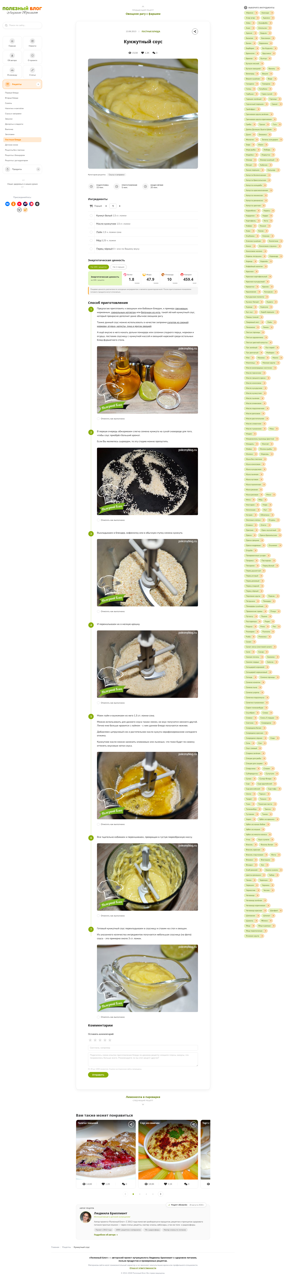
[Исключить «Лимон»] (272, 327)
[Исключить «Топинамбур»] (260, 809)
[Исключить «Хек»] (267, 865)
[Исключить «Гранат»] (281, 104)
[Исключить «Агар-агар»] (258, 18)
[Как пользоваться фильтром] (245, 7)
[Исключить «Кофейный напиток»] (266, 266)
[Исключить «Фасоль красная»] (263, 850)
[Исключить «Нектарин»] (258, 505)
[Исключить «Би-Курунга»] (275, 48)
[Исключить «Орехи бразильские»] (280, 535)
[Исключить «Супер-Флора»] (274, 779)
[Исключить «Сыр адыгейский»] (275, 784)
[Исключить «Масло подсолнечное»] (267, 408)
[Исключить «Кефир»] (255, 226)
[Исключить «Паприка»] (257, 561)
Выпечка (9, 129)
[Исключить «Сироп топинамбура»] (266, 708)
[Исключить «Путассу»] (256, 616)
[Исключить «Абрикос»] (256, 13)
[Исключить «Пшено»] (270, 616)
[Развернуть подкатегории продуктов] (38, 169)
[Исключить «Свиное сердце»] (262, 662)
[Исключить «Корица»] (255, 261)
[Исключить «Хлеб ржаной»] (260, 870)
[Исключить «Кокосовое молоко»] (265, 251)
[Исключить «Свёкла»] (276, 662)
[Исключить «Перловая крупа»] (263, 596)
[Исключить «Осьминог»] (280, 545)
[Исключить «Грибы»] (254, 124)
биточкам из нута (150, 312)
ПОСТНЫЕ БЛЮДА (151, 32)
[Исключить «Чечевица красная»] (265, 910)
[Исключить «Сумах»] (254, 779)
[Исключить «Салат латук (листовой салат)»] (275, 647)
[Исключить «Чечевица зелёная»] (265, 900)
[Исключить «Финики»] (256, 860)
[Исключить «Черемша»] (271, 880)
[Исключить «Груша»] (268, 124)
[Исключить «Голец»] (254, 89)
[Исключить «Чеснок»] (273, 890)
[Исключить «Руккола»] (273, 632)
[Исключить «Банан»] (254, 43)
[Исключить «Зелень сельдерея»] (281, 140)
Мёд (98, 240)
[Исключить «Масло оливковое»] (264, 403)
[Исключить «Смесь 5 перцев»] (277, 718)
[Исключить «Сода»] (278, 738)
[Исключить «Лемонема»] (258, 327)
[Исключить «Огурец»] (278, 520)
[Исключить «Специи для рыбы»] (264, 758)
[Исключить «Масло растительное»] (267, 419)
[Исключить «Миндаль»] (257, 444)
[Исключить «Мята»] (254, 500)
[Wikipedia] (19, 210)
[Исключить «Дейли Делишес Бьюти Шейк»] (275, 129)
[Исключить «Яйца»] (253, 926)
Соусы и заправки (13, 113)
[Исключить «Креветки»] (257, 287)
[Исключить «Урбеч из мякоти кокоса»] (270, 834)
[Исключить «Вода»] (275, 79)
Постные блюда (13, 139)
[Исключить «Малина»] (268, 358)
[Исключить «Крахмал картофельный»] (270, 276)
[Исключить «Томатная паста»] (275, 804)
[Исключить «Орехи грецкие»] (262, 540)
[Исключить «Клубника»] (257, 236)
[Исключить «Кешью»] (269, 226)
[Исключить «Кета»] (271, 221)
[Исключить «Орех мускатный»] (279, 530)
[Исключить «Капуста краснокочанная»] (271, 190)
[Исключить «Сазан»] (254, 642)
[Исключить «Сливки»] (255, 718)
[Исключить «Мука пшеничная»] (264, 484)
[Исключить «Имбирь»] (273, 150)
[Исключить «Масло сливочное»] (264, 424)
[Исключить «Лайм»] (275, 322)
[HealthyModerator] (25, 210)
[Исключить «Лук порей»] (277, 347)
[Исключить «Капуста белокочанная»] (269, 175)
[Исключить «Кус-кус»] (256, 312)
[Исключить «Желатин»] (257, 140)
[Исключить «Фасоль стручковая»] (266, 855)
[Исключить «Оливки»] (256, 525)
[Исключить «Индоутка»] (273, 155)
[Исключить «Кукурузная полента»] (267, 297)
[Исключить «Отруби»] (256, 550)
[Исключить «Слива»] (271, 713)
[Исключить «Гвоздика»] (257, 84)
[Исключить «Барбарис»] (257, 48)
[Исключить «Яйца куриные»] (274, 926)
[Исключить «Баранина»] (271, 43)
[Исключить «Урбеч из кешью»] (263, 829)
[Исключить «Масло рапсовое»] (263, 413)
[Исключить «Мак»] (253, 358)
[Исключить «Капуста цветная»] (264, 205)
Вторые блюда (11, 98)
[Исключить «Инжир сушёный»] (277, 160)
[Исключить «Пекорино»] (258, 566)
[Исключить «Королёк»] (271, 261)
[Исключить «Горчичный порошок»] (267, 104)
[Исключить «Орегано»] (256, 530)
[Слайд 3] (146, 1194)
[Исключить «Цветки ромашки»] (264, 875)
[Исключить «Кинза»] (267, 231)
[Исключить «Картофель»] (259, 221)
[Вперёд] (160, 1194)
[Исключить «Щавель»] (256, 921)
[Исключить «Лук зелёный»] (260, 347)
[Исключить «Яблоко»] (271, 921)
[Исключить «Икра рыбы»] (259, 150)
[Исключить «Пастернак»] (274, 561)
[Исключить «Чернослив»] (258, 890)
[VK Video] (31, 204)
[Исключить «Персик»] (278, 596)
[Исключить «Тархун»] (268, 794)
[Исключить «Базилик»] (256, 38)
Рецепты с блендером (15, 155)
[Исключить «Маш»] (277, 429)
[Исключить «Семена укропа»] (262, 692)
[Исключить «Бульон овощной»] (264, 69)
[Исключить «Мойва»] (255, 449)
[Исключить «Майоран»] (277, 353)
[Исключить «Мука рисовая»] (261, 495)
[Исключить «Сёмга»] (254, 794)
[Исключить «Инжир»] (255, 160)
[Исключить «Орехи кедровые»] (264, 545)
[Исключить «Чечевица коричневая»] (268, 905)
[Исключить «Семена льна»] (260, 687)
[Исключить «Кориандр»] (281, 256)
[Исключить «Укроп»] (254, 819)
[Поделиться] (195, 31)
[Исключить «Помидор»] (274, 601)
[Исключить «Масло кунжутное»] (265, 393)
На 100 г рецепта (99, 267)
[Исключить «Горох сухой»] (275, 94)
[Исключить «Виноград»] (257, 74)
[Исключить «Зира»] (253, 145)
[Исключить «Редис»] (273, 621)
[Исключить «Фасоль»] (256, 845)
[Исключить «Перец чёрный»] (261, 591)
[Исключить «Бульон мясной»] (262, 63)
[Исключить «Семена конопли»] (263, 682)
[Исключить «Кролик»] (272, 287)
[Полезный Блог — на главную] (22, 10)
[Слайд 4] (153, 1194)
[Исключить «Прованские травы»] (265, 611)
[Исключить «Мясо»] (274, 495)
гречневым (181, 308)
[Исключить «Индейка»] (257, 155)
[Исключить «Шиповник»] (258, 916)
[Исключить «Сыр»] (253, 784)
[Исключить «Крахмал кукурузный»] (268, 282)
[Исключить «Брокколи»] (257, 53)
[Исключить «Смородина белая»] (264, 728)
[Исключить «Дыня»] (254, 134)
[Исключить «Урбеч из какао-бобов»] (268, 824)
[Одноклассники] (13, 204)
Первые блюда (11, 92)
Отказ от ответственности (143, 1268)
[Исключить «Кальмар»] (278, 170)
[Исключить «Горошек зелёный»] (264, 99)
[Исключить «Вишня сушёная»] (263, 79)
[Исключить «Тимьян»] (269, 799)
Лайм (99, 232)
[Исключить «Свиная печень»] (262, 657)
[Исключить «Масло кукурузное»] (265, 388)
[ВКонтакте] (7, 204)
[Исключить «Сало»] (253, 652)
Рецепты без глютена (14, 150)
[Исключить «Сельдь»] (255, 677)
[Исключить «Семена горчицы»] (278, 677)
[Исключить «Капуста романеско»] (266, 200)
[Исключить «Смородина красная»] (266, 733)
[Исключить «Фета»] (279, 855)
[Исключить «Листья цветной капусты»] (271, 342)
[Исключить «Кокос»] (254, 246)
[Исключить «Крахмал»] (257, 271)
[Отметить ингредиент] (91, 215)
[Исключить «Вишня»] (271, 74)
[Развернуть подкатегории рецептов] (38, 84)
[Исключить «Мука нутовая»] (261, 479)
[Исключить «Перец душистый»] (264, 571)
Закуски (9, 119)
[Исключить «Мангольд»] (258, 363)
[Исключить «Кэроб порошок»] (277, 312)
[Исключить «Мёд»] (265, 500)
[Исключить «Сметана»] (256, 723)
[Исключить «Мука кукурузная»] (264, 469)
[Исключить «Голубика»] (270, 89)
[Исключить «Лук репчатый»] (261, 353)
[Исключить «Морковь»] (272, 454)
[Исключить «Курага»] (276, 302)
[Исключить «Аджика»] (273, 18)
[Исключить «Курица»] (255, 307)
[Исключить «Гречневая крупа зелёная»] (271, 114)
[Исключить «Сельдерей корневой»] (267, 667)
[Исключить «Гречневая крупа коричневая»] (275, 119)
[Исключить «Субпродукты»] (261, 774)
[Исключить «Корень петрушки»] (264, 256)
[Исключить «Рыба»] (254, 637)
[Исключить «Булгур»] (270, 58)
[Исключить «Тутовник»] (257, 814)
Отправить (98, 1074)
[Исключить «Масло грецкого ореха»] (268, 378)
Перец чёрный (104, 248)
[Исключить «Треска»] (274, 809)
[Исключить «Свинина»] (278, 657)
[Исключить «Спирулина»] (259, 768)
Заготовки (9, 134)
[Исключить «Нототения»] (259, 510)
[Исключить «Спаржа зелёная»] (263, 753)
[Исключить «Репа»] (268, 626)
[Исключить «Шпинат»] (273, 916)
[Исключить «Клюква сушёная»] (264, 241)
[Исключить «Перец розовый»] (262, 581)
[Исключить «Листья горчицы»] (263, 332)
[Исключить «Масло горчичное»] (264, 373)
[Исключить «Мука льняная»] (261, 474)
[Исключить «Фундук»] (256, 865)
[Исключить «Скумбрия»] (258, 713)
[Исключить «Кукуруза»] (276, 292)
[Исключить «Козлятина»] (281, 241)
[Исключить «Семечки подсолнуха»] (267, 697)
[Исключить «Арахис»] (255, 33)
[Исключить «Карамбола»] (259, 211)
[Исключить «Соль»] (253, 743)
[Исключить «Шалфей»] (281, 910)
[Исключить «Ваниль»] (278, 69)
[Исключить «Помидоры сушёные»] (266, 606)
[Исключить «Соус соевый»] (260, 748)
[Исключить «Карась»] (273, 211)
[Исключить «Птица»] (279, 611)
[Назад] (125, 1194)
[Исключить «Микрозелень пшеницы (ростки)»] (277, 439)
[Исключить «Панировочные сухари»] (269, 555)
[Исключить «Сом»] (265, 743)
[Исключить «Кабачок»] (271, 165)
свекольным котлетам (123, 312)
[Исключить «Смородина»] (274, 723)
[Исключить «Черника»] (272, 885)
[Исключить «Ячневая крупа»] (262, 936)
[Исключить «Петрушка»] (258, 601)
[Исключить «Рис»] (279, 626)
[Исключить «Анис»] (253, 28)
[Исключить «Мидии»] (255, 434)
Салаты (8, 103)
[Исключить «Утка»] (253, 839)
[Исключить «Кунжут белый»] (262, 302)
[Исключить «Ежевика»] (270, 134)
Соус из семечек (150, 1123)
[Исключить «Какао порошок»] (263, 170)
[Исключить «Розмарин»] (257, 632)
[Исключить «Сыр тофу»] (280, 789)
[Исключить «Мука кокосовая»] (263, 464)
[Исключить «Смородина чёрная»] (265, 738)
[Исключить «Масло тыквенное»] (265, 429)
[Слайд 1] (133, 1194)
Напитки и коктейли (14, 108)
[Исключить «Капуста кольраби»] (265, 185)
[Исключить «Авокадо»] (272, 13)
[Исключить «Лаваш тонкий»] (261, 317)
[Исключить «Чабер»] (277, 875)
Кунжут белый (104, 215)
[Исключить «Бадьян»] (270, 33)
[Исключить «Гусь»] (280, 124)
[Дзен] (37, 204)
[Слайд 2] (139, 1194)
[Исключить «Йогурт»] (255, 165)
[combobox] (24, 25)
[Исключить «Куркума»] (271, 307)
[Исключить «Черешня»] (257, 885)
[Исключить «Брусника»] (274, 53)
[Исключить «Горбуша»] (257, 94)
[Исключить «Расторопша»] (260, 621)
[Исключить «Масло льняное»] (262, 398)
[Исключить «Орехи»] (255, 535)
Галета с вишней (88, 1123)
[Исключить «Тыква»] (271, 814)
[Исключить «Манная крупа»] (278, 363)
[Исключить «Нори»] (270, 505)
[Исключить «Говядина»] (273, 84)
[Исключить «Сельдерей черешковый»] (270, 672)
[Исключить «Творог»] (255, 799)
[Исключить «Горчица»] (280, 99)
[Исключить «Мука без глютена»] (265, 459)
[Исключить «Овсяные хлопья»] (264, 520)
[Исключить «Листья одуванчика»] (266, 337)
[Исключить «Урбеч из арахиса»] (277, 819)
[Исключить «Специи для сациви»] (266, 763)
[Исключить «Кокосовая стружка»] (280, 246)
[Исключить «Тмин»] (253, 804)
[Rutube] (25, 204)
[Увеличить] (119, 206)
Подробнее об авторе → (106, 1234)
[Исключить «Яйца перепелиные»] (266, 931)
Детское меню (11, 145)
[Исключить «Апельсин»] (270, 28)
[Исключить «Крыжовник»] (259, 292)
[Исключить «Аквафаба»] (271, 23)
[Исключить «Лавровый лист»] (262, 322)
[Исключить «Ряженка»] (270, 637)
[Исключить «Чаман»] (254, 880)
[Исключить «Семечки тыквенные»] (267, 703)
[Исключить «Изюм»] (266, 145)
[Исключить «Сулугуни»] (277, 774)
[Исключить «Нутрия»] (256, 515)
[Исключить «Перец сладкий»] (262, 586)
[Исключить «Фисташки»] (273, 860)
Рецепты (66, 1247)
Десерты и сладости (14, 124)
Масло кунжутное (106, 223)
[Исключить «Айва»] (253, 23)
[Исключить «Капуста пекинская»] (266, 195)
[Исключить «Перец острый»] (261, 576)
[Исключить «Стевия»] (273, 768)
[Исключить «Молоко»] (256, 454)
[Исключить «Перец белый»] (277, 566)
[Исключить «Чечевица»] (257, 895)
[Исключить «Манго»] (281, 358)
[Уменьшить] (106, 206)
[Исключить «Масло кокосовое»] (264, 383)
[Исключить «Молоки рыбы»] (275, 449)
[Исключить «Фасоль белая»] (276, 845)
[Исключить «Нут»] (270, 510)
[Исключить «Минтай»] (272, 444)
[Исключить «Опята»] (269, 525)
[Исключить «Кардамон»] (258, 216)
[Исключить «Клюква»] (272, 236)
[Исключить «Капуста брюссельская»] (269, 180)
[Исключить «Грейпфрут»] (259, 109)
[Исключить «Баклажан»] (273, 38)
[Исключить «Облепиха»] (272, 515)
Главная (55, 1247)
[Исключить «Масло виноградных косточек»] (275, 368)
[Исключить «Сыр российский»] (263, 789)
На (118, 267)
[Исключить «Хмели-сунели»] (281, 870)
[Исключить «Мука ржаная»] (261, 490)
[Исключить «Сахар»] (267, 652)
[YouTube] (19, 204)
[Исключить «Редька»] (255, 626)
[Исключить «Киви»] (253, 231)
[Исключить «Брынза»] (256, 58)
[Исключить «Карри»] (271, 216)
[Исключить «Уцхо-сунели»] (272, 839)
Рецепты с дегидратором (16, 160)
